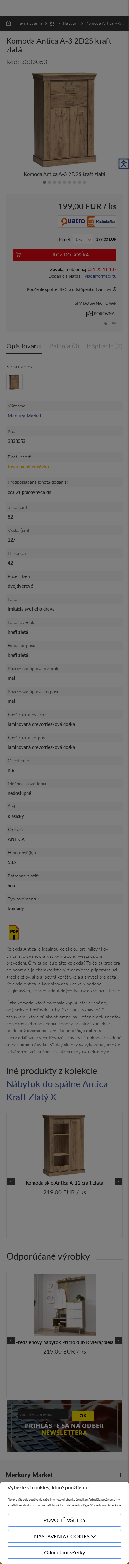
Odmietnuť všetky (64, 1552)
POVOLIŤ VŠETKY (65, 1520)
